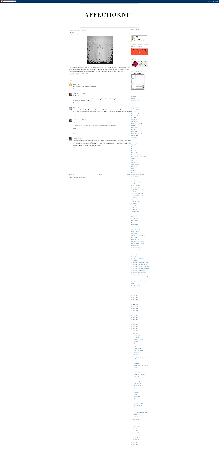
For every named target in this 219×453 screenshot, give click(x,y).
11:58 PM (84, 120)
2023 (134, 299)
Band (132, 98)
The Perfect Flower (138, 350)
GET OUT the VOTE (138, 403)
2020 (134, 306)
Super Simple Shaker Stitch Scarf (138, 272)
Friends (135, 394)
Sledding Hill (137, 355)
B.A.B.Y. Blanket (135, 231)
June (135, 428)
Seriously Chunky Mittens (137, 253)
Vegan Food (134, 201)
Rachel (74, 84)
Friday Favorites (135, 133)
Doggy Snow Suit (135, 239)
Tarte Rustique (137, 381)
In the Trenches (137, 385)
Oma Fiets (133, 162)
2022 (134, 302)
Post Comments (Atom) (80, 177)
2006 (134, 444)
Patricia (75, 138)
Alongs (133, 96)
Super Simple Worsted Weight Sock (139, 282)
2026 (134, 293)
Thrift (132, 191)
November (137, 337)
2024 (134, 297)
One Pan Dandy (137, 410)
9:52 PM (79, 107)
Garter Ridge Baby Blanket (137, 241)
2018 (134, 311)
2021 (134, 304)
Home (100, 174)
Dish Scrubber (134, 237)
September (137, 421)
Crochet (133, 119)
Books (132, 104)
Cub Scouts (134, 121)
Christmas (133, 110)
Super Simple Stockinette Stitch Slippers (140, 278)
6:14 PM (84, 93)
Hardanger (136, 392)
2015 (134, 317)
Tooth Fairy (136, 387)
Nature (132, 160)
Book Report (137, 396)
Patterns (133, 166)
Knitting (133, 149)
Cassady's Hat (134, 233)
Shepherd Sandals (135, 257)
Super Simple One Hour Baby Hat (139, 270)
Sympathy (136, 367)
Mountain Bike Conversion (137, 156)
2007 (134, 442)
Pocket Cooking (138, 348)
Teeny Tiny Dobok (135, 286)
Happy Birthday (137, 383)
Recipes (133, 176)
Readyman (136, 352)
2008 (134, 333)
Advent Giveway (138, 390)
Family (133, 131)
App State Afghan (138, 346)
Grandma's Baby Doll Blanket (138, 243)
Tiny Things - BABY (136, 193)
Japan (132, 145)
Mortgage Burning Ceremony (141, 365)
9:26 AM (79, 138)
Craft (132, 117)
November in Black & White (140, 412)
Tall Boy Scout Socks (136, 284)
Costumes (133, 115)
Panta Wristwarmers (135, 245)
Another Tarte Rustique (139, 374)
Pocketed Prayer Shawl (136, 247)
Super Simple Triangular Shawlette (139, 280)
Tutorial (133, 197)
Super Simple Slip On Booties (138, 274)
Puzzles (133, 172)
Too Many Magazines (139, 399)
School (133, 178)
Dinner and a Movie (136, 123)
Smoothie (136, 341)
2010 (134, 328)
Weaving (133, 207)
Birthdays (133, 100)
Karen (74, 107)
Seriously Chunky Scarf (136, 255)
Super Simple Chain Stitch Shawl (139, 264)
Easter (132, 129)
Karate (132, 147)
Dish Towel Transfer (138, 361)
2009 (134, 331)
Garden (133, 137)
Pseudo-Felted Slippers (136, 249)
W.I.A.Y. (133, 203)
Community (134, 113)
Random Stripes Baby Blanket (138, 251)
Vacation (133, 199)
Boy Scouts (134, 106)
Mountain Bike (134, 154)
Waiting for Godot (138, 405)
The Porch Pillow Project (137, 189)
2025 (134, 295)
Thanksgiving (134, 188)
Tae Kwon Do (134, 186)
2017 (134, 313)
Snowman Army (137, 372)
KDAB (132, 222)
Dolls (132, 125)
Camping (133, 108)
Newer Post (71, 174)
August (136, 424)
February (136, 437)
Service (135, 343)
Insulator (136, 370)
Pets (132, 168)
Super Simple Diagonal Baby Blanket (140, 268)
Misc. (132, 152)
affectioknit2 (76, 93)
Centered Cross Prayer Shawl (138, 235)
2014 (134, 319)
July (135, 426)
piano (132, 170)
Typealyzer (136, 363)
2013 (134, 322)
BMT (132, 102)
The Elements (137, 407)
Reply (74, 89)
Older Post (129, 174)
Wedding (133, 209)
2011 (134, 326)
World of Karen (134, 218)
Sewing (133, 180)
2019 (134, 308)
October (136, 419)
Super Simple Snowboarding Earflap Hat (140, 276)
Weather (133, 205)
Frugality (133, 135)
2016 (134, 315)
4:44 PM (79, 84)
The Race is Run (138, 401)
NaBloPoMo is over (138, 339)
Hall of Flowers (134, 220)
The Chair (136, 376)
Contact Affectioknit (136, 29)
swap (132, 184)
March (136, 435)
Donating (133, 127)
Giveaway (133, 139)
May (135, 430)
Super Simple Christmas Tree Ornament (140, 266)
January (136, 439)
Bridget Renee (134, 224)
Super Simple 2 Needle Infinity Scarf (139, 262)
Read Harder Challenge (136, 174)
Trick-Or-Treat (137, 416)
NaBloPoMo (137, 414)
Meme (132, 150)
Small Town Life (135, 182)
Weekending (134, 211)
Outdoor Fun (134, 164)
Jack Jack (136, 378)
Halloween (133, 141)
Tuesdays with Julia (135, 195)
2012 (134, 324)
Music (132, 158)
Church (75, 74)
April (135, 433)
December (136, 335)
